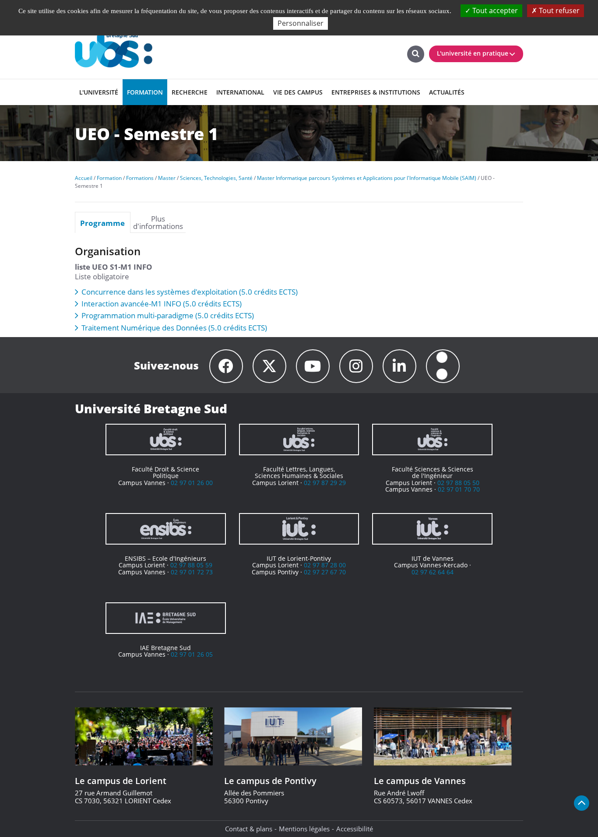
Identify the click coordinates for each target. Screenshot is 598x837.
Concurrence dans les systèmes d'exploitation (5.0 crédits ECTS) (189, 292)
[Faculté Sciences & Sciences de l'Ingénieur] (432, 439)
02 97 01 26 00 (192, 482)
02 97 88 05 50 (458, 482)
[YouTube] (313, 366)
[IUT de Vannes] (432, 529)
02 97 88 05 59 (191, 565)
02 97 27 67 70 (325, 572)
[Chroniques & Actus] (443, 366)
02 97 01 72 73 (192, 572)
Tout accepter (494, 10)
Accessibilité (354, 828)
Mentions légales (304, 828)
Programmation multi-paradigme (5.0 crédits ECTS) (167, 315)
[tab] (102, 222)
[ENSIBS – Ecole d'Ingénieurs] (166, 529)
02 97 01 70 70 (459, 489)
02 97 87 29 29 (325, 482)
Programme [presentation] (102, 222)
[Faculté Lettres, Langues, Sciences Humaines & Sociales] (299, 439)
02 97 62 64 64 (433, 572)
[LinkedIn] (399, 366)
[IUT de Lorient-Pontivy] (299, 529)
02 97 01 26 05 (192, 654)
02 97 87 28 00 (325, 565)
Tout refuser (558, 10)
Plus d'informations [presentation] (158, 222)
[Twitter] (269, 366)
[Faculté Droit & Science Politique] (166, 439)
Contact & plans (248, 828)
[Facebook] (226, 366)
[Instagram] (356, 366)
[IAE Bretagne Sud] (166, 618)
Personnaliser (301, 23)
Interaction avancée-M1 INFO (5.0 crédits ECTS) (161, 304)
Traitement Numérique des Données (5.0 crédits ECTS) (174, 328)
